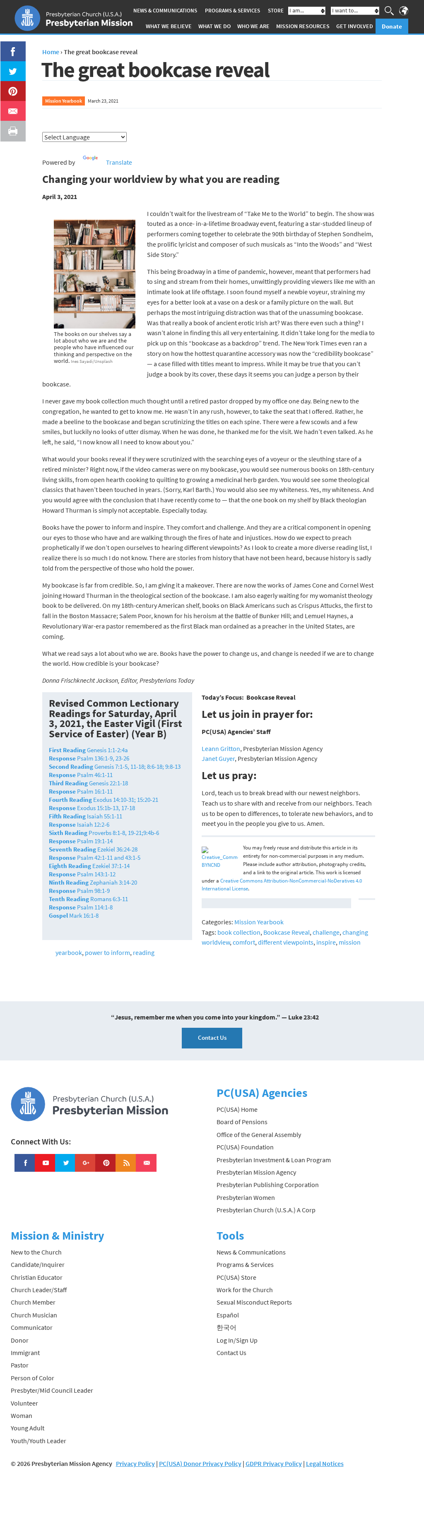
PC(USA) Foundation (245, 1147)
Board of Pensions (242, 1122)
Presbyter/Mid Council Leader (52, 1390)
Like (8, 46)
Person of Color (32, 1378)
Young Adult (27, 1428)
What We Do (214, 26)
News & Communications (165, 10)
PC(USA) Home (237, 1109)
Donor (20, 1340)
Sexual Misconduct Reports (254, 1302)
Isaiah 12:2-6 (79, 824)
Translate (119, 162)
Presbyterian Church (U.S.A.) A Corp (266, 1210)
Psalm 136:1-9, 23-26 (89, 758)
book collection (238, 932)
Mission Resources (303, 26)
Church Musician (34, 1315)
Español (228, 1315)
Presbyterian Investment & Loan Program (274, 1160)
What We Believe (169, 26)
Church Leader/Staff (39, 1290)
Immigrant (25, 1352)
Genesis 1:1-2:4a (88, 750)
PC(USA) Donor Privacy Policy (200, 1463)
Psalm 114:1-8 (81, 907)
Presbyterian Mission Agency (256, 1172)
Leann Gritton (221, 748)
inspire (326, 942)
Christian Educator (37, 1277)
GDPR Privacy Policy (274, 1463)
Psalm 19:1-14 (81, 841)
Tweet (10, 66)
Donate (392, 26)
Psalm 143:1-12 (82, 874)
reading (143, 952)
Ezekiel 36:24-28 (93, 849)
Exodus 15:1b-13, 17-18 (92, 808)
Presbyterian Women (246, 1197)
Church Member (33, 1302)
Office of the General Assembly (259, 1134)
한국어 (226, 1327)
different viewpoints (285, 942)
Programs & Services (232, 10)
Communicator (32, 1327)
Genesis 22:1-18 (88, 783)
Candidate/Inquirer (38, 1264)
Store (276, 10)
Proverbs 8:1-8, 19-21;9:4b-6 (104, 833)
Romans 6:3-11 (88, 899)
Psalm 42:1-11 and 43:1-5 (94, 857)
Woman (21, 1415)
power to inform (107, 952)
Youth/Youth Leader (38, 1441)
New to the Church (36, 1252)
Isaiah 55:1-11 (85, 816)
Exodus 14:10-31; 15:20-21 (103, 800)
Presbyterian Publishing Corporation (268, 1184)
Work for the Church (245, 1290)
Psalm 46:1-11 (81, 775)
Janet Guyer (218, 758)
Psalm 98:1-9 (79, 891)
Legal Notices (325, 1463)
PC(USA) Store (236, 1277)
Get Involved (354, 26)
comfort (244, 942)
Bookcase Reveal (286, 932)
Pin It (9, 86)
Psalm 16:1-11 (81, 791)
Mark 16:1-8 (74, 915)
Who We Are (253, 26)
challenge (326, 932)
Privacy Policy (135, 1463)
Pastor (20, 1365)
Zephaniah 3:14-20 (93, 882)
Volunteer (24, 1403)
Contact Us (212, 1037)
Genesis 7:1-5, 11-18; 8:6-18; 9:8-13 (115, 766)
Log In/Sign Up (237, 1340)
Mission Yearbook (63, 101)
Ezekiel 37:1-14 (89, 866)
